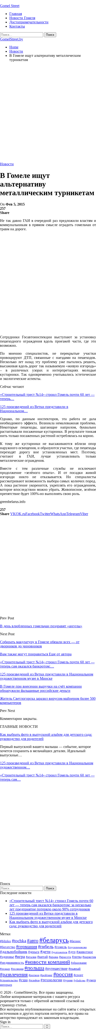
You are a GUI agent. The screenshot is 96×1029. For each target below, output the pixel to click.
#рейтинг (46, 975)
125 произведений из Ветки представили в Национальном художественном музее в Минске (48, 915)
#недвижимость (12, 962)
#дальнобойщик (13, 952)
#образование (79, 962)
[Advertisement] (48, 114)
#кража (53, 957)
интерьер (6, 984)
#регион (34, 975)
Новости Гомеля (22, 18)
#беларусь (54, 940)
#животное (84, 952)
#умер (91, 980)
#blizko (5, 941)
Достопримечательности (28, 22)
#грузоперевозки (77, 947)
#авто (32, 940)
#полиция (17, 969)
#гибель (46, 946)
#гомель (61, 947)
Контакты (17, 26)
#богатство (7, 947)
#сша (23, 980)
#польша (34, 968)
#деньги (33, 952)
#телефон (34, 980)
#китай (42, 957)
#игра (20, 956)
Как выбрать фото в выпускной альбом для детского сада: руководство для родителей (51, 924)
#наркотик (89, 957)
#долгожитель (59, 952)
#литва (77, 957)
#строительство (9, 980)
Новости (7, 164)
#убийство (80, 980)
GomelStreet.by (11, 39)
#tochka (19, 940)
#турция (68, 980)
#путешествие (56, 969)
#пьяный (75, 969)
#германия (26, 946)
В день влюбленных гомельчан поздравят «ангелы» (41, 626)
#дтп (71, 952)
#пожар (5, 969)
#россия (63, 974)
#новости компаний (47, 962)
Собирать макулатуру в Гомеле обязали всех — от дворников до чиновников (39, 644)
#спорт (78, 975)
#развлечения (14, 974)
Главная (15, 14)
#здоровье (7, 957)
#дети (45, 951)
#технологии (51, 980)
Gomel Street (9, 6)
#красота (65, 957)
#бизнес (75, 941)
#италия (31, 957)
